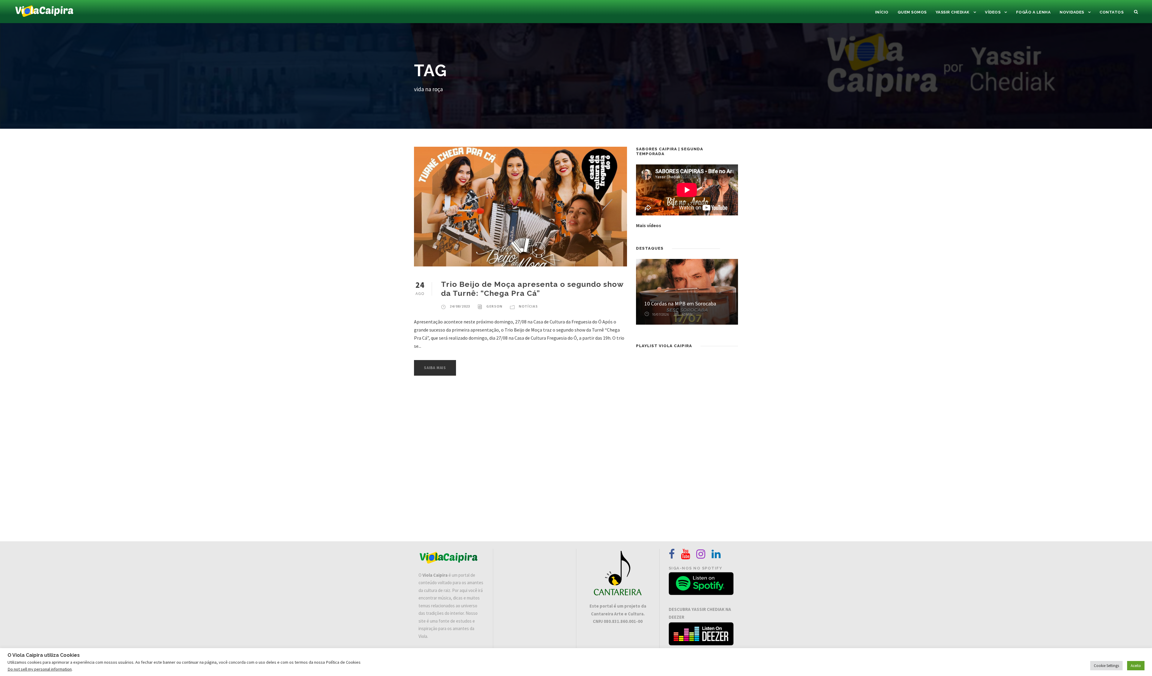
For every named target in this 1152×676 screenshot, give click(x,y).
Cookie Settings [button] (1106, 665)
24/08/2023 (460, 306)
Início (882, 12)
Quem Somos (912, 12)
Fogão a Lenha (1033, 12)
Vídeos (992, 12)
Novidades (1072, 12)
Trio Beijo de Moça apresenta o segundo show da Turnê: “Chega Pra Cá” (532, 289)
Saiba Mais (435, 367)
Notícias (528, 306)
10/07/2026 (660, 314)
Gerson (494, 306)
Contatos (1112, 12)
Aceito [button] (1136, 665)
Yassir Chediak (953, 12)
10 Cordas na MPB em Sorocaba (680, 303)
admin (687, 314)
